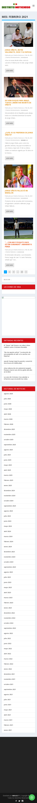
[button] (32, 797)
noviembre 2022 (9, 618)
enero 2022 (8, 669)
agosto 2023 (8, 572)
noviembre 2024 (9, 496)
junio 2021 (7, 705)
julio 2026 (7, 399)
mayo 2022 (8, 649)
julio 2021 (7, 700)
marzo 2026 (8, 419)
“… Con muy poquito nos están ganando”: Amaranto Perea (18, 244)
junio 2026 (7, 404)
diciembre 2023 (9, 552)
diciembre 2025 (9, 429)
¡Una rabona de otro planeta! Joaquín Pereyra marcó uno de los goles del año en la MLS (18, 370)
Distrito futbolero (11, 252)
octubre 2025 (8, 440)
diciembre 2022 (9, 613)
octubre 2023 (8, 562)
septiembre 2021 (10, 689)
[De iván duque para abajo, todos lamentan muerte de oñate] (18, 87)
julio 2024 (7, 516)
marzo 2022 (8, 659)
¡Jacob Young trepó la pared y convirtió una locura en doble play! (18, 362)
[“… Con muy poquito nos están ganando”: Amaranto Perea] (18, 228)
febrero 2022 (8, 664)
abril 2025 (7, 470)
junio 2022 (7, 643)
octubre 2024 (8, 501)
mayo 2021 (8, 710)
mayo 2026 (8, 409)
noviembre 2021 (9, 679)
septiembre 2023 (10, 567)
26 (22, 272)
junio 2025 (7, 460)
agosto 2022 (8, 633)
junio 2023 (7, 582)
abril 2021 (7, 715)
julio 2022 (7, 638)
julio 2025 (7, 455)
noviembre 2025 (9, 434)
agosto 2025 (8, 450)
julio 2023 (7, 577)
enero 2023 (8, 608)
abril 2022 (7, 654)
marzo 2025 (8, 475)
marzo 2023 (8, 598)
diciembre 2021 (9, 674)
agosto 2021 (8, 694)
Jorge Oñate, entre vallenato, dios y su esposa (18, 51)
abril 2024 (7, 531)
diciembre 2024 (9, 490)
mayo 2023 (8, 587)
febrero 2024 (8, 541)
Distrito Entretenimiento (13, 57)
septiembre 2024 (10, 506)
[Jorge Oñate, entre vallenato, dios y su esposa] (18, 34)
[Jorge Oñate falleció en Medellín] (18, 176)
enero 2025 (8, 485)
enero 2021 (8, 730)
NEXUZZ (15, 796)
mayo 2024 (8, 526)
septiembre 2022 (10, 628)
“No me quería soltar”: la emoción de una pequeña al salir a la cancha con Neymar (17, 354)
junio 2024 (7, 521)
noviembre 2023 (9, 557)
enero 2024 (8, 547)
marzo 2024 (8, 536)
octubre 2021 (8, 684)
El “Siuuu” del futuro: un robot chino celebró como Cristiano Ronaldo (17, 346)
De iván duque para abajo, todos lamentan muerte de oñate (18, 102)
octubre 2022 (8, 623)
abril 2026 (7, 414)
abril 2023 (7, 592)
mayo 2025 (8, 465)
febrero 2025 (8, 480)
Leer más (9, 71)
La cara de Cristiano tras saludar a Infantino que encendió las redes (16, 378)
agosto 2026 (8, 394)
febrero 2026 (8, 424)
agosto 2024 (8, 511)
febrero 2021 (8, 725)
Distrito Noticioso (19, 55)
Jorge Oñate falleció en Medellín (16, 192)
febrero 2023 (8, 603)
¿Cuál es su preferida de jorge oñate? (19, 134)
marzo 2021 (8, 720)
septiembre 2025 (10, 445)
